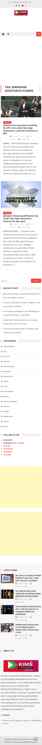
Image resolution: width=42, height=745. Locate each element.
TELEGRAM (7, 452)
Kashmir (7, 213)
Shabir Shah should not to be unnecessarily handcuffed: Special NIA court (20, 322)
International (8, 391)
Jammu (6, 396)
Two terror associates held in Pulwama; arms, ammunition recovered (21, 331)
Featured (6, 371)
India (5, 386)
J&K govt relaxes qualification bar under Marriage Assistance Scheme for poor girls (20, 218)
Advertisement (9, 346)
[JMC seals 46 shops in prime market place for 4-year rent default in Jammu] (7, 578)
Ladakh (6, 411)
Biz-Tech (6, 356)
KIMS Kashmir (19, 602)
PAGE (14, 443)
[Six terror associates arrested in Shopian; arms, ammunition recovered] (7, 594)
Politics (7, 122)
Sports (5, 426)
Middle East (8, 416)
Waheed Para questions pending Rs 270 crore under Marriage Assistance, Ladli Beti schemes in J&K (20, 129)
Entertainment (9, 366)
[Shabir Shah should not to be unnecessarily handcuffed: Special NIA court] (7, 627)
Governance (8, 376)
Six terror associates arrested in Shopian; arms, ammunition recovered (21, 304)
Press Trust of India (21, 586)
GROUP (21, 443)
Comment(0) (25, 139)
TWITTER (6, 446)
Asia (5, 351)
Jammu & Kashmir (10, 401)
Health (6, 381)
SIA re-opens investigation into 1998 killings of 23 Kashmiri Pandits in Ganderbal (21, 313)
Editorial (6, 361)
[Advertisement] (21, 61)
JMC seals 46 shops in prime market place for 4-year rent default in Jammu (22, 296)
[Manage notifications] (36, 739)
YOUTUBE (7, 455)
